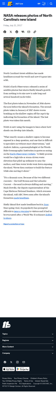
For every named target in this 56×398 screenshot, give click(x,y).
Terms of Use (28, 381)
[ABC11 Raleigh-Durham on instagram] (17, 362)
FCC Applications (25, 383)
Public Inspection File (9, 383)
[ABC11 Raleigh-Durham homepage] (10, 4)
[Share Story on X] (11, 32)
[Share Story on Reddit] (17, 32)
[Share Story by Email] (29, 32)
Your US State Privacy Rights (12, 381)
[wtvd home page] (6, 325)
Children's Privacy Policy (38, 378)
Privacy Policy (7, 378)
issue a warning (21, 211)
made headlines (21, 197)
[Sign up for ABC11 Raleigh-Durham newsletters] (23, 362)
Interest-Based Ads (41, 381)
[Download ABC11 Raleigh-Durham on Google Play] (23, 369)
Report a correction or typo (14, 224)
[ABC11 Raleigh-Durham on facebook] (5, 362)
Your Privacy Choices (21, 378)
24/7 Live (19, 3)
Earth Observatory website (22, 153)
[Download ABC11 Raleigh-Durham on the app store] (8, 369)
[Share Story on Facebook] (5, 32)
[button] (3, 3)
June (46, 204)
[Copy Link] (35, 32)
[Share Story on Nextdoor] (23, 32)
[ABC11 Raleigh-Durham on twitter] (11, 362)
